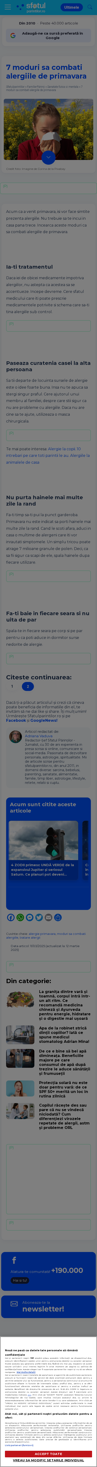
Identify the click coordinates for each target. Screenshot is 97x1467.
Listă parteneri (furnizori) (19, 1445)
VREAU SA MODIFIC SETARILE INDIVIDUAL (48, 1460)
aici (29, 1395)
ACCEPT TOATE (48, 1454)
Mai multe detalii (26, 1372)
